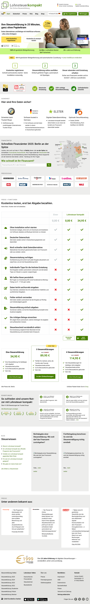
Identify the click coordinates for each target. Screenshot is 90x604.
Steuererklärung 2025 (8, 577)
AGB (59, 580)
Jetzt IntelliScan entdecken (72, 58)
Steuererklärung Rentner (9, 594)
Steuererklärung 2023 (8, 582)
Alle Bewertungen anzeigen (9, 409)
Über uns (43, 573)
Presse (43, 577)
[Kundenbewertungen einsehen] (5, 88)
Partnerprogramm (46, 580)
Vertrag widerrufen (64, 594)
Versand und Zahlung (64, 591)
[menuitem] (54, 13)
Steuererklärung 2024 (8, 580)
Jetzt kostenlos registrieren (11, 39)
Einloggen (84, 14)
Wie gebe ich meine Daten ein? (12, 464)
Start (8, 14)
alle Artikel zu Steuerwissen (9, 469)
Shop (42, 14)
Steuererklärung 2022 (8, 585)
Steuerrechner (28, 582)
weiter (35, 471)
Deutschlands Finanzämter (28, 578)
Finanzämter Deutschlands (17, 152)
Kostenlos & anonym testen (34, 39)
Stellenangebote (46, 582)
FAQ (31, 14)
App (2, 14)
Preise (25, 14)
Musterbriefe (28, 585)
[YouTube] (87, 599)
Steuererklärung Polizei (8, 591)
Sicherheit (16, 14)
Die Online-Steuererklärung (20, 8)
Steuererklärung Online (8, 573)
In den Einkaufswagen (15, 377)
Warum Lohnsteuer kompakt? (12, 446)
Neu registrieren (70, 14)
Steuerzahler (43, 152)
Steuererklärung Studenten (9, 588)
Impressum (61, 577)
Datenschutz (62, 582)
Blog (36, 14)
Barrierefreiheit (62, 585)
